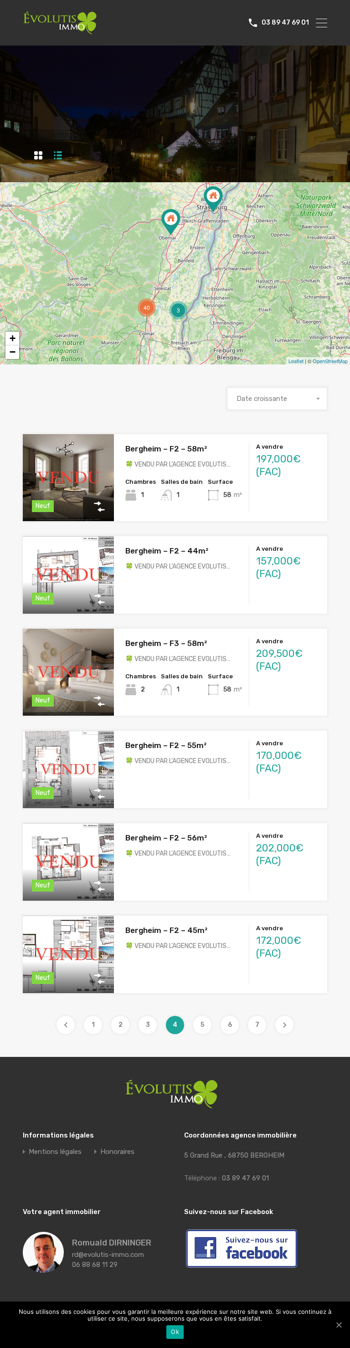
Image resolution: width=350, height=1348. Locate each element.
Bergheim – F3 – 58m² (166, 643)
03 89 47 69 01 (285, 22)
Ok (175, 1331)
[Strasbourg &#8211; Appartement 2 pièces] (213, 199)
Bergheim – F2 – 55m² (165, 745)
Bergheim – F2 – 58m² (166, 448)
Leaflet (296, 360)
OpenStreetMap (330, 360)
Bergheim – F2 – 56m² (166, 837)
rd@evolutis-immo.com (108, 1255)
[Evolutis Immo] (60, 30)
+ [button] (12, 338)
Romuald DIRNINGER (111, 1243)
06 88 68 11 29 (95, 1265)
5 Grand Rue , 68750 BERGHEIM (234, 1155)
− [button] (12, 352)
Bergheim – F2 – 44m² (166, 550)
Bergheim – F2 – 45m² (166, 930)
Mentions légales (55, 1151)
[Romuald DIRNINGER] (43, 1269)
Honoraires (117, 1151)
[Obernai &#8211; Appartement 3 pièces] (170, 222)
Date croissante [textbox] (262, 399)
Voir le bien (68, 503)
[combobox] (277, 398)
